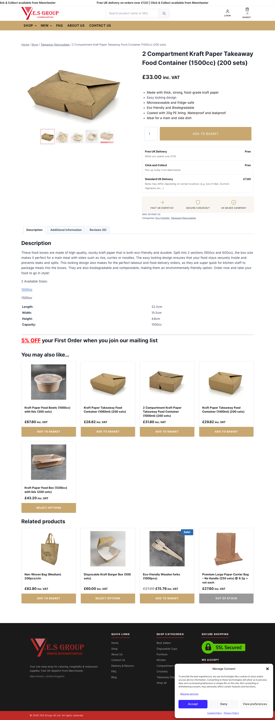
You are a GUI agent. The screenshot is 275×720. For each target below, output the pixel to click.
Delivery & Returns (122, 665)
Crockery (162, 671)
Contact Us (100, 25)
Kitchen (161, 659)
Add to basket (206, 134)
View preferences (255, 704)
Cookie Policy (214, 713)
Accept (193, 704)
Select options (48, 507)
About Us (76, 25)
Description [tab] (34, 230)
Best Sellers (164, 642)
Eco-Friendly (162, 218)
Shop (28, 25)
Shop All (161, 682)
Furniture (162, 654)
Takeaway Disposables (183, 218)
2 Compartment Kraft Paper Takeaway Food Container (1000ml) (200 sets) (162, 411)
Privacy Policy (231, 713)
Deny (223, 704)
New (44, 25)
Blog (114, 677)
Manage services (189, 693)
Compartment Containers (172, 665)
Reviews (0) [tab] (98, 230)
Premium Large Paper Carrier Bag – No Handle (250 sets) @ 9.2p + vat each (225, 578)
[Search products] (164, 13)
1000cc (26, 289)
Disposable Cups (167, 648)
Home (114, 642)
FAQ (59, 25)
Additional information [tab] (66, 230)
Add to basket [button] (48, 431)
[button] (267, 669)
